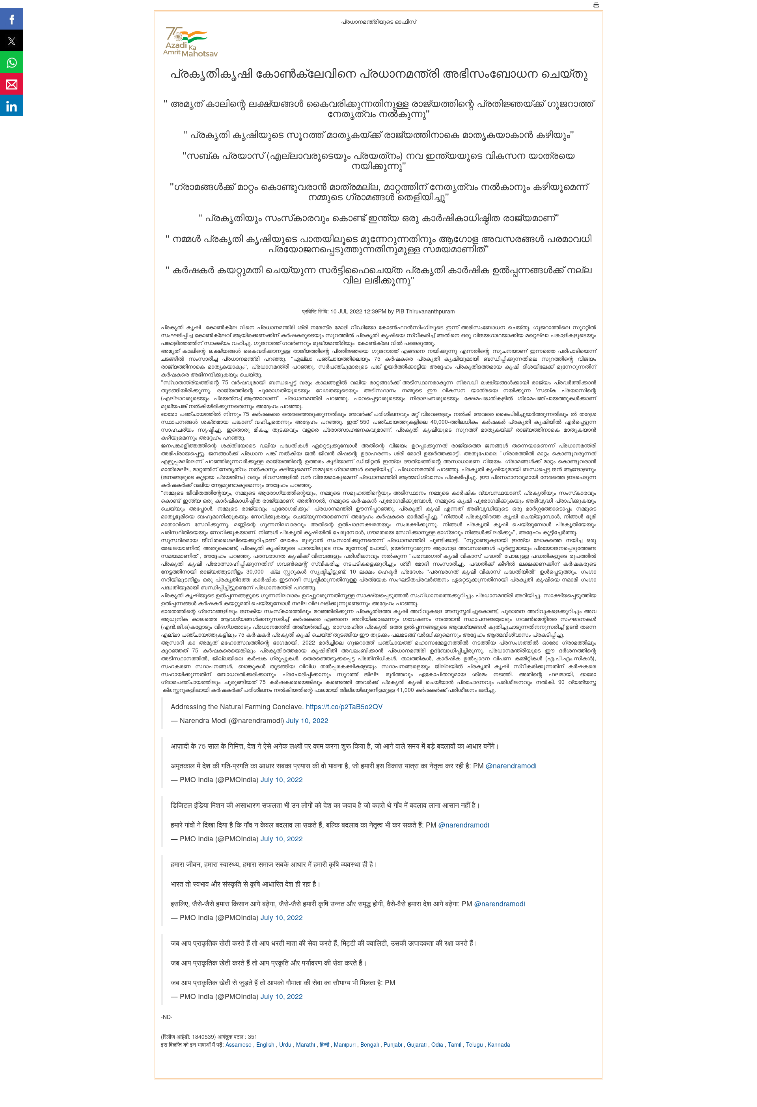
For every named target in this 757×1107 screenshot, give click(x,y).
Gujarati (417, 1044)
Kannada (499, 1044)
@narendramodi (511, 765)
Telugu (475, 1044)
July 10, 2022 (307, 720)
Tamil (455, 1044)
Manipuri (345, 1044)
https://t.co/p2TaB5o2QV (344, 706)
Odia (438, 1044)
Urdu (286, 1044)
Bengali (370, 1044)
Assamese (239, 1044)
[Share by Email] (11, 84)
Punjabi (394, 1044)
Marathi (306, 1044)
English (266, 1044)
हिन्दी (325, 1044)
